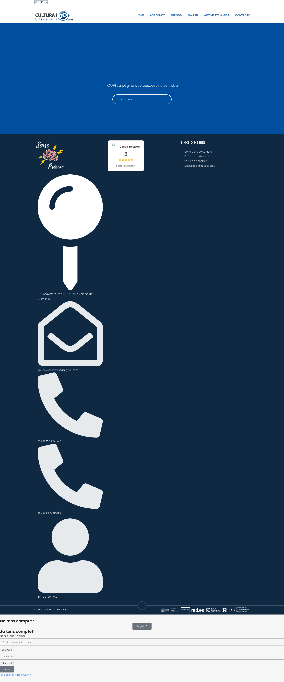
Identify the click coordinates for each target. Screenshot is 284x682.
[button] (249, 3)
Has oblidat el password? (15, 674)
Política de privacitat (196, 156)
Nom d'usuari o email (12, 635)
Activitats (157, 15)
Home (140, 15)
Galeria (193, 15)
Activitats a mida (216, 15)
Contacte (242, 15)
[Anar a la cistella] (238, 3)
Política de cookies (195, 161)
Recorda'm (9, 663)
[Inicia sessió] (227, 3)
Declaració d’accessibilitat (200, 165)
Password (6, 649)
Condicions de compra (198, 151)
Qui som (176, 15)
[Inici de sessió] (233, 3)
